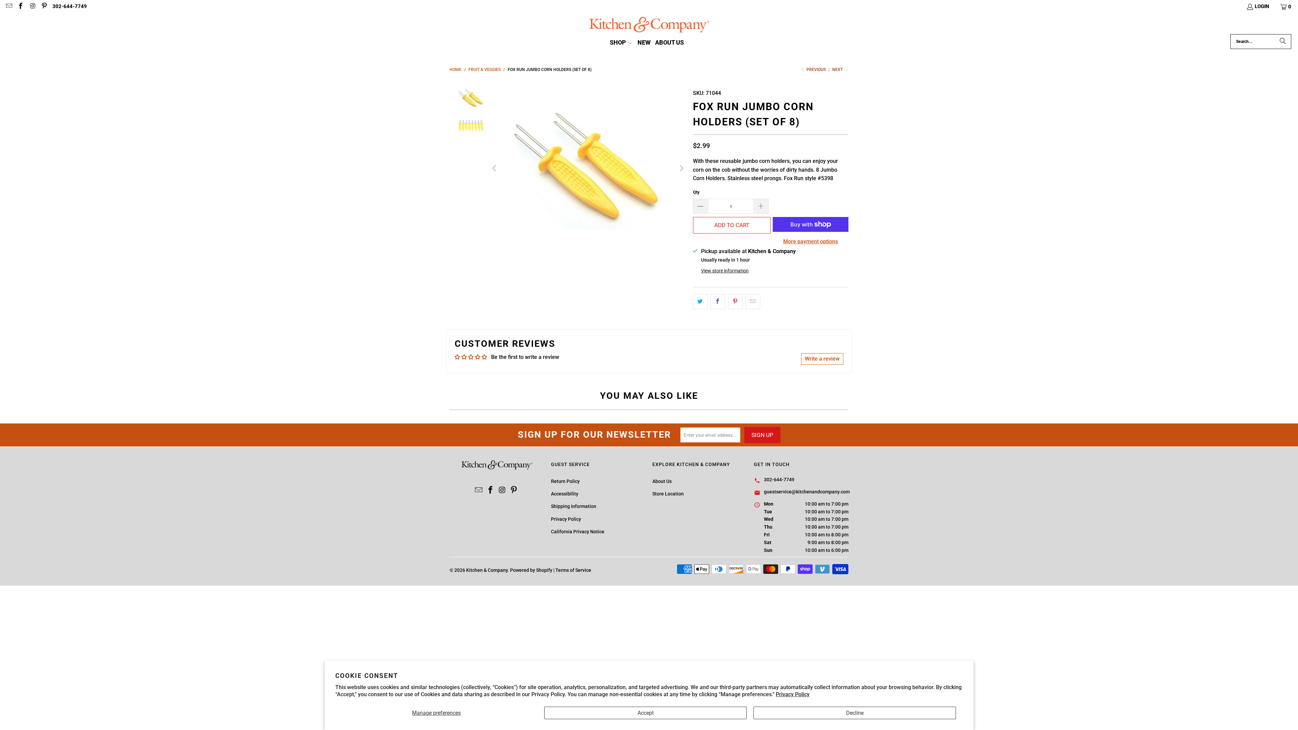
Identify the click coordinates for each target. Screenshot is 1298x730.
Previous (816, 69)
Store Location (668, 493)
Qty (696, 192)
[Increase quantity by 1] (761, 206)
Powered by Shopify (531, 570)
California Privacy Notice (577, 531)
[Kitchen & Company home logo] (649, 25)
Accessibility (564, 493)
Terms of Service (573, 570)
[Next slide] (681, 168)
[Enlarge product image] (588, 168)
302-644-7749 (69, 6)
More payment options (810, 241)
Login (1262, 6)
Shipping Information (573, 506)
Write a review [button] (822, 359)
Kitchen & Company (487, 570)
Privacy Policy (793, 694)
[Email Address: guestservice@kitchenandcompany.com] (8, 7)
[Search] (1282, 41)
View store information (725, 270)
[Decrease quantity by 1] (700, 206)
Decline (855, 713)
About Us (662, 481)
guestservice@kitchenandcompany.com (807, 491)
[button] (1286, 7)
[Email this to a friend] (753, 302)
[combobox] (1260, 41)
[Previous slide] (494, 168)
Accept (646, 713)
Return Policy (565, 481)
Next (838, 69)
